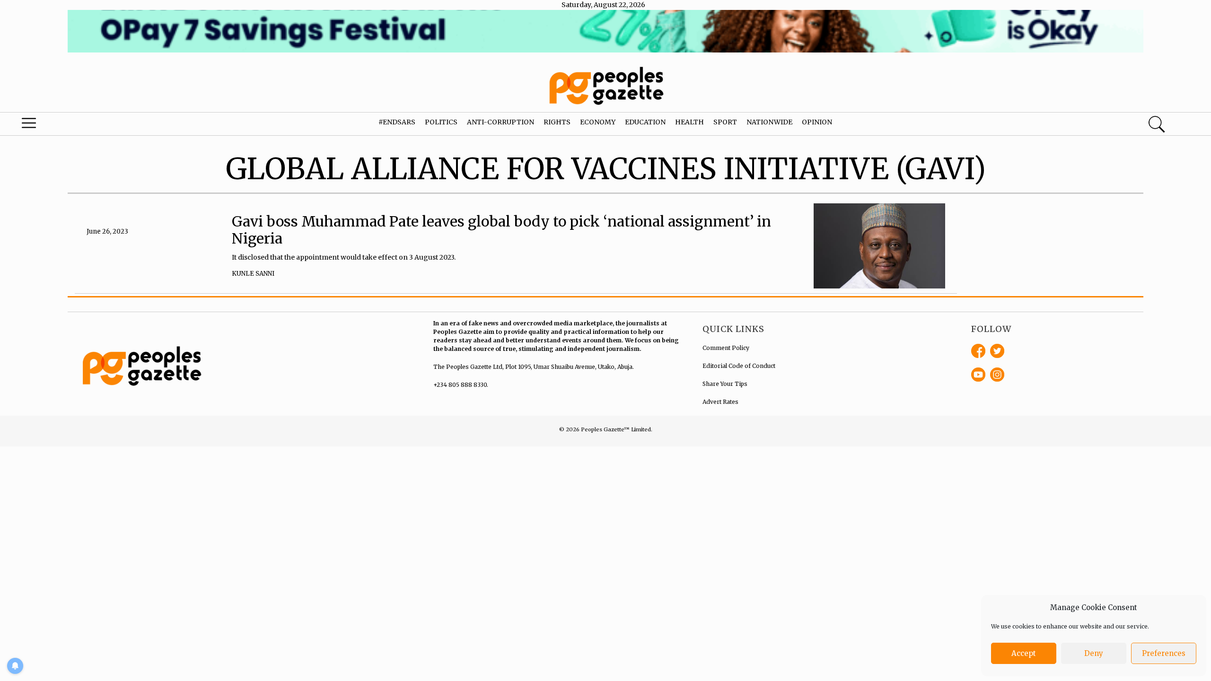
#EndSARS (396, 122)
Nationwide (769, 122)
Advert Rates (720, 401)
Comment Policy (725, 347)
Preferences (1163, 653)
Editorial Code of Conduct (738, 365)
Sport (725, 122)
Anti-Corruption (500, 122)
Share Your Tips (724, 383)
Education (645, 122)
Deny (1093, 653)
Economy (597, 122)
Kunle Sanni (253, 274)
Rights (557, 122)
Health (689, 122)
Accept (1023, 653)
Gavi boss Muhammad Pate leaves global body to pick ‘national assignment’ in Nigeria (501, 229)
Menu (64, 125)
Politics (441, 122)
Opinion (817, 122)
